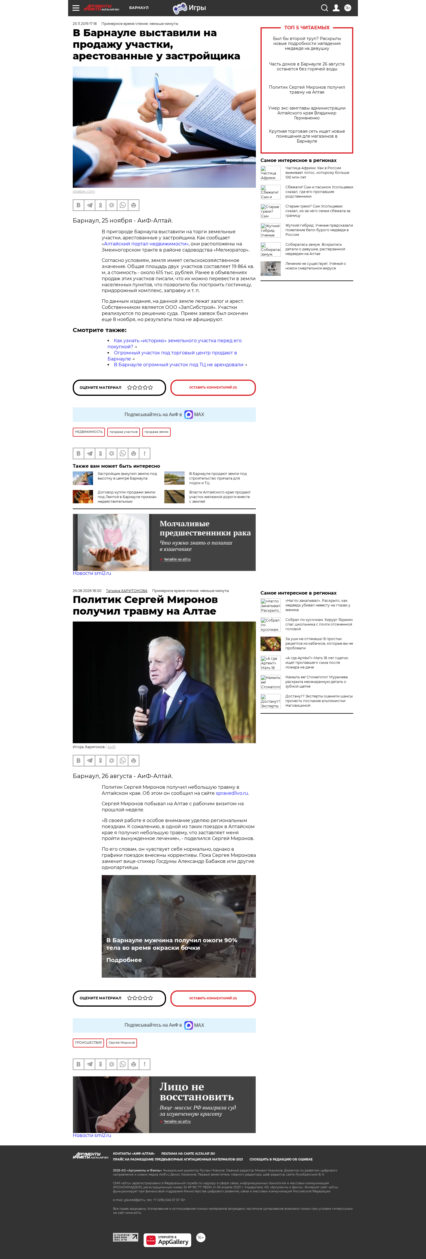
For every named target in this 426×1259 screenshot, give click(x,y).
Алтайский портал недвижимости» (146, 244)
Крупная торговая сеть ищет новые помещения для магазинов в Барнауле (307, 136)
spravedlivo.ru (232, 793)
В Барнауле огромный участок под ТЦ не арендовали (178, 364)
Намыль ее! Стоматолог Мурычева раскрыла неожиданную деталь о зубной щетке (316, 681)
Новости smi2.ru (92, 573)
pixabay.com (84, 191)
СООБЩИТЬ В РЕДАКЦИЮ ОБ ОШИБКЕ (281, 1159)
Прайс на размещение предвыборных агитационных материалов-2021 (178, 1159)
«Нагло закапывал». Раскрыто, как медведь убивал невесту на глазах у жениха (317, 605)
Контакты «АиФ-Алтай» (134, 1154)
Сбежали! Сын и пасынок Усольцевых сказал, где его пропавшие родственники (319, 191)
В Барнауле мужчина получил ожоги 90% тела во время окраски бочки (171, 944)
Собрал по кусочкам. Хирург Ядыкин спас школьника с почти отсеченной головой (319, 624)
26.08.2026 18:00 (87, 590)
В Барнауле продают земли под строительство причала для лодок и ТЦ (218, 478)
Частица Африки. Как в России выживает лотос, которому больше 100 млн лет (317, 172)
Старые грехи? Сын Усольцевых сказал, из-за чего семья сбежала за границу (317, 211)
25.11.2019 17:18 (85, 23)
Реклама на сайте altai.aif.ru (188, 1154)
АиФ (112, 747)
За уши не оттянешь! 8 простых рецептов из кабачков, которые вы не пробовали (319, 643)
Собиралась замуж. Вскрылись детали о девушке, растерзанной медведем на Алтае (315, 249)
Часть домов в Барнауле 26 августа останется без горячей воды (307, 67)
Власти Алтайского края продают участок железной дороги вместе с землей (220, 497)
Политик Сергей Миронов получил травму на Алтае (307, 90)
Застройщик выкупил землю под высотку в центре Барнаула (127, 475)
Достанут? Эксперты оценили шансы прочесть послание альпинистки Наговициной (319, 701)
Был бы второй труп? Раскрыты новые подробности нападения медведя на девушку (307, 43)
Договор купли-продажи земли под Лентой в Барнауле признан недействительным (127, 497)
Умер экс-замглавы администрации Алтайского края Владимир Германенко (307, 113)
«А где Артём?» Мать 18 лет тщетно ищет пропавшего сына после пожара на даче (316, 662)
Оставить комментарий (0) (213, 387)
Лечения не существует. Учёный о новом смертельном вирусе (315, 265)
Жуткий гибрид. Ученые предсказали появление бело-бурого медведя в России (319, 230)
